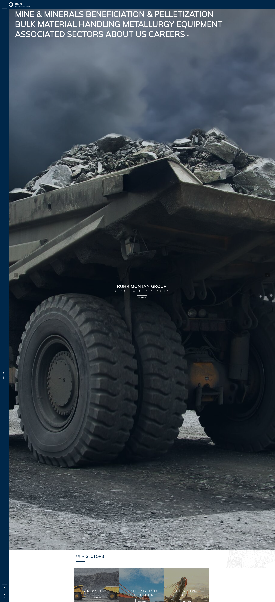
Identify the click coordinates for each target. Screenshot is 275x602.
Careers (167, 34)
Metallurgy (148, 24)
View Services (142, 297)
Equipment (199, 24)
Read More (97, 598)
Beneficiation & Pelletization (149, 14)
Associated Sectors (59, 34)
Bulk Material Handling (68, 24)
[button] (188, 34)
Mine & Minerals (49, 14)
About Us (125, 34)
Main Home (3, 375)
